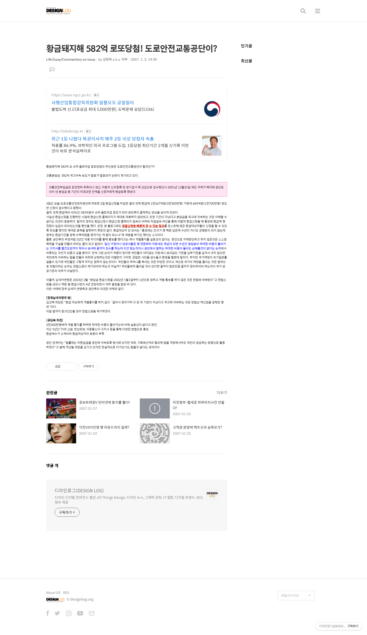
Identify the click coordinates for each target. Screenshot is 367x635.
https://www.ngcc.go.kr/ (71, 95)
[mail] (91, 614)
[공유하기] (65, 366)
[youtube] (80, 614)
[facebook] (47, 614)
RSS (66, 592)
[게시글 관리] (71, 366)
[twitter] (57, 614)
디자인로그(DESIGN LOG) (79, 491)
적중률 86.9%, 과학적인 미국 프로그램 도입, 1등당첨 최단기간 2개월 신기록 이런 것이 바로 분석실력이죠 (120, 148)
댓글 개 (52, 465)
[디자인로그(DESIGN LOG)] (58, 10)
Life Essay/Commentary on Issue (70, 59)
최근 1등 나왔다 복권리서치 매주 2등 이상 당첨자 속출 (102, 139)
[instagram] (68, 614)
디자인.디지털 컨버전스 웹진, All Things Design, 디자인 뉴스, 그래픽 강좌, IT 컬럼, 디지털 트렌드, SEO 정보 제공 (129, 500)
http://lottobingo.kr (67, 131)
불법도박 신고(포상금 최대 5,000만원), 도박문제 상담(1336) (102, 109)
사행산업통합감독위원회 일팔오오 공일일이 (92, 103)
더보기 (222, 392)
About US (53, 592)
